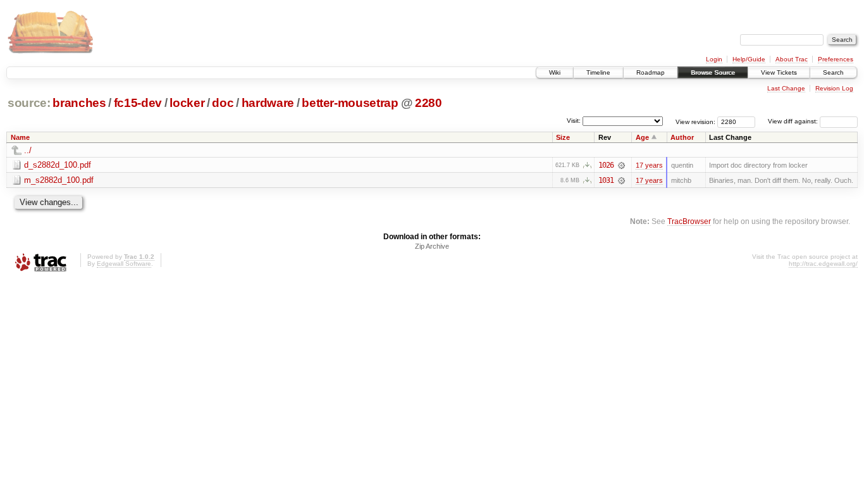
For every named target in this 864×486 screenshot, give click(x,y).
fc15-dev (138, 102)
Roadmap (650, 72)
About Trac (791, 59)
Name (20, 137)
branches (79, 102)
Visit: (574, 120)
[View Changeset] (621, 165)
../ (28, 150)
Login (714, 59)
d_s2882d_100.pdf (57, 165)
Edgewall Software (124, 263)
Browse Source (713, 72)
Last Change (786, 88)
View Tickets (779, 72)
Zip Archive (432, 246)
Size (563, 137)
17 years (649, 165)
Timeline (598, 72)
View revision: (695, 121)
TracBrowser (689, 221)
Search (833, 72)
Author (682, 137)
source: (29, 102)
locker (187, 102)
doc (222, 102)
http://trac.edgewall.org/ (823, 263)
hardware (268, 102)
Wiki (554, 72)
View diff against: (794, 121)
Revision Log (834, 88)
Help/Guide (748, 59)
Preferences (835, 59)
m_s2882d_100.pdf (59, 180)
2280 (428, 102)
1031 (606, 180)
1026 (606, 165)
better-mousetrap (350, 102)
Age (642, 137)
